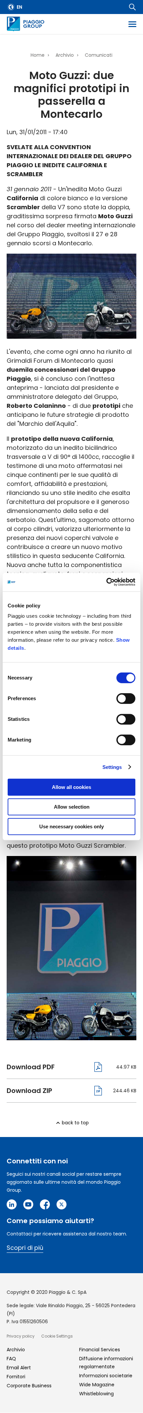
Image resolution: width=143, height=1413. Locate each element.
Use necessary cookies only (71, 826)
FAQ (11, 1358)
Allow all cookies (71, 787)
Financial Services (99, 1349)
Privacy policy (21, 1336)
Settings (112, 767)
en (19, 7)
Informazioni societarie (105, 1375)
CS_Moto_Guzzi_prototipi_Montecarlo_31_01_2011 (55, 1067)
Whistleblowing (96, 1393)
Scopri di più (25, 1247)
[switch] (125, 698)
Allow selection (71, 807)
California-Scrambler (55, 1091)
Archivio (65, 55)
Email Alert (19, 1367)
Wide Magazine (96, 1384)
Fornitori (16, 1376)
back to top (75, 1122)
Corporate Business (29, 1385)
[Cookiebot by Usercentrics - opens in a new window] (106, 582)
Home (38, 55)
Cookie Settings (57, 1336)
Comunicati (98, 55)
